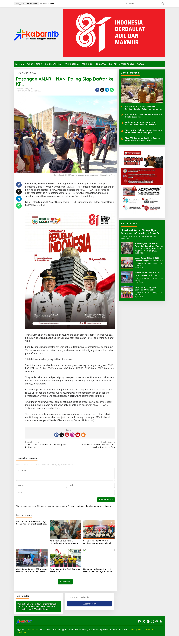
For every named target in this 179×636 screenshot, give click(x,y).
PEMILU (30, 91)
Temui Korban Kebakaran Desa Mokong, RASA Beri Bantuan (46, 444)
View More (65, 581)
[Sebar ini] (97, 90)
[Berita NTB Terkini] (36, 33)
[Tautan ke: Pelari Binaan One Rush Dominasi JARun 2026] (127, 291)
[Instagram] (72, 434)
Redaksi (149, 629)
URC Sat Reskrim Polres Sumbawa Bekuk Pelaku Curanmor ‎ (144, 115)
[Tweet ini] (102, 90)
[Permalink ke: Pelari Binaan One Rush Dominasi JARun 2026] (65, 557)
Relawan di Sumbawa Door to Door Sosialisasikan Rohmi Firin (98, 444)
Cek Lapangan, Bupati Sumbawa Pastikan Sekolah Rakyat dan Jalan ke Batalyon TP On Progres (143, 107)
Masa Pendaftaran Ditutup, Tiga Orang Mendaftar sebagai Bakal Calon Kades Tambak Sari (31, 522)
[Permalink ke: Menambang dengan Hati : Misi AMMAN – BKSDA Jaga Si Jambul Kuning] (99, 557)
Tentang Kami (136, 629)
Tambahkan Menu (47, 3)
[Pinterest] (67, 434)
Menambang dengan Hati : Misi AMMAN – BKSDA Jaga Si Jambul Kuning (98, 570)
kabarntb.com (33, 629)
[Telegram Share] (107, 90)
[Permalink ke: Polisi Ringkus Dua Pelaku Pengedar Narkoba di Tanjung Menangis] (65, 529)
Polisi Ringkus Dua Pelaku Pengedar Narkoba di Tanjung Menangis (64, 542)
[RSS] (83, 434)
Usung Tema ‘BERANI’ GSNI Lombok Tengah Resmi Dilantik (97, 542)
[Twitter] (61, 434)
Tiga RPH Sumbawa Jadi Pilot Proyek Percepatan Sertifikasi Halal (142, 139)
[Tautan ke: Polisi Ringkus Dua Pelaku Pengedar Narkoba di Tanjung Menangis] (127, 248)
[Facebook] (56, 434)
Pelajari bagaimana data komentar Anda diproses (90, 506)
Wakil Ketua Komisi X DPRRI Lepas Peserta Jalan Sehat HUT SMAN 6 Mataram (31, 570)
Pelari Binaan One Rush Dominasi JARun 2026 (65, 570)
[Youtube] (77, 434)
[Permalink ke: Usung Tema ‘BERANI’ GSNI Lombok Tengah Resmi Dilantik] (99, 529)
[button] (162, 3)
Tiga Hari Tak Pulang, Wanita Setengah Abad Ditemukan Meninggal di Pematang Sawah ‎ (143, 131)
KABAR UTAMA (21, 91)
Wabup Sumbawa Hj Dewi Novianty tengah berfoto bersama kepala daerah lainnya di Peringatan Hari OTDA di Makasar (36, 606)
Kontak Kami (21, 632)
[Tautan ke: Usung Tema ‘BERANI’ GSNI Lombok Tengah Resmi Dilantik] (127, 262)
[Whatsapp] (112, 90)
